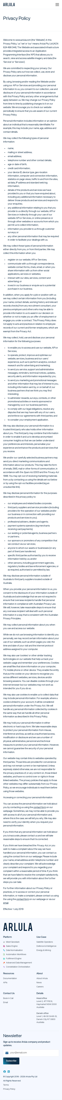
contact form (39, 807)
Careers (40, 987)
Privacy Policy (9, 1089)
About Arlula (42, 978)
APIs (5, 983)
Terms (6, 1085)
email (5, 903)
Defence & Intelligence (46, 946)
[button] (57, 4)
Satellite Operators (44, 942)
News (39, 983)
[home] (9, 4)
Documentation (10, 978)
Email (5, 1003)
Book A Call (8, 998)
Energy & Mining (43, 950)
